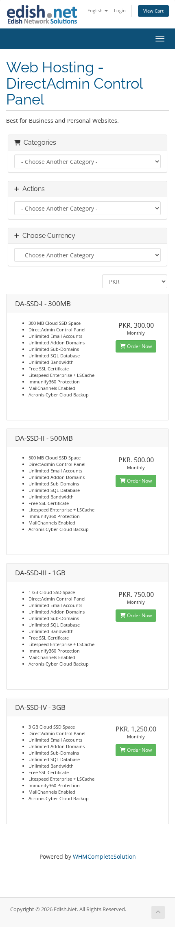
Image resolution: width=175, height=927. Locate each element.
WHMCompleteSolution (104, 856)
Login (120, 10)
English (96, 10)
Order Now (139, 346)
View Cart (153, 11)
